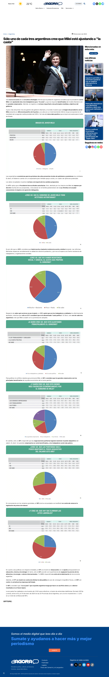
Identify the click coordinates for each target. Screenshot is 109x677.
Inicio (5, 34)
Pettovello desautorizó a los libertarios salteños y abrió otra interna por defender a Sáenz (94, 107)
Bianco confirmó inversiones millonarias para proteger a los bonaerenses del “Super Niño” (92, 133)
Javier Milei (93, 53)
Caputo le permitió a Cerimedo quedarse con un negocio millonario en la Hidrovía (93, 81)
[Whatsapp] (100, 3)
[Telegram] (102, 3)
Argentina (11, 34)
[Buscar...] (84, 3)
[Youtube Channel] (101, 147)
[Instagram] (92, 147)
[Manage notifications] (4, 673)
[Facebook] (94, 3)
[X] (97, 3)
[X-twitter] (76, 665)
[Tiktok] (92, 665)
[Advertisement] (54, 21)
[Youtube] (88, 665)
